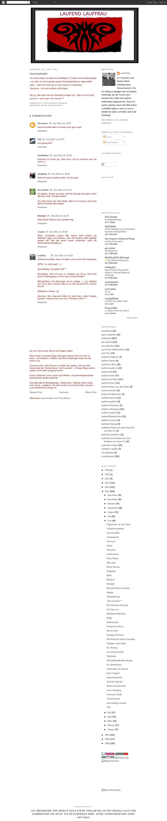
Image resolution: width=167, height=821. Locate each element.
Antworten (42, 131)
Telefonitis (111, 656)
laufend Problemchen (111, 394)
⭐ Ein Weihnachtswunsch (117, 260)
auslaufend (106, 331)
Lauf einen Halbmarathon (113, 349)
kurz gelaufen (107, 346)
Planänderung (113, 596)
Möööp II (111, 579)
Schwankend (113, 537)
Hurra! (109, 545)
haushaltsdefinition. (113, 219)
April (109, 717)
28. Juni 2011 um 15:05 (60, 123)
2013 (107, 483)
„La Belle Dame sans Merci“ (117, 311)
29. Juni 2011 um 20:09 (56, 232)
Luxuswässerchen (115, 652)
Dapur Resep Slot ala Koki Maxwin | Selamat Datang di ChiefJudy (117, 272)
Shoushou (43, 123)
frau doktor (43, 190)
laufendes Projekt (109, 445)
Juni (109, 520)
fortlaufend (55, 105)
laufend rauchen (108, 398)
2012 (107, 487)
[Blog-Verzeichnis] (107, 754)
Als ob (107, 292)
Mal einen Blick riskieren (118, 588)
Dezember (112, 495)
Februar (111, 725)
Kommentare (111, 142)
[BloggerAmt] (110, 761)
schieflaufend (107, 456)
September (112, 508)
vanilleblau (43, 155)
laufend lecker (108, 375)
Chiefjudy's (110, 267)
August (111, 512)
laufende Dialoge (109, 424)
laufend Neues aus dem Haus (115, 386)
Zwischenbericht (114, 677)
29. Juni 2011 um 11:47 (58, 216)
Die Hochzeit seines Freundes (121, 639)
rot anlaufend (107, 452)
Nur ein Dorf (112, 630)
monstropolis (111, 282)
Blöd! (109, 575)
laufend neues (108, 383)
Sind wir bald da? (115, 682)
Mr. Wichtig (112, 647)
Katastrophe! (113, 622)
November (112, 499)
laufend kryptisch (109, 368)
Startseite (63, 392)
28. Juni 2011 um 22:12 (61, 190)
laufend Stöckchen (110, 405)
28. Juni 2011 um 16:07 (53, 139)
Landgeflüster (112, 298)
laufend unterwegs (110, 409)
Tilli (39, 139)
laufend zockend (109, 420)
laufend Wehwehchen (111, 416)
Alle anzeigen (132, 318)
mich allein (110, 289)
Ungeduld (111, 571)
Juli (109, 516)
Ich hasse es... (114, 609)
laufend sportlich (109, 401)
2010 (107, 735)
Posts (108, 137)
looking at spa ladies (114, 241)
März (110, 721)
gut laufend (106, 342)
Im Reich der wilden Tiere (116, 301)
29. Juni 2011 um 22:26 (62, 255)
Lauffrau (53, 103)
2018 (107, 470)
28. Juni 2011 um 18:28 (61, 155)
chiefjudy (42, 174)
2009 (107, 739)
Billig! (109, 618)
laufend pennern (108, 390)
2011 (107, 491)
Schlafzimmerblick (115, 528)
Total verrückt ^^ (114, 601)
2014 (107, 478)
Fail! (109, 707)
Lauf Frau (105, 353)
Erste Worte (112, 558)
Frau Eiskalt (111, 217)
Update (110, 592)
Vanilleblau (110, 226)
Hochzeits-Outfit (114, 694)
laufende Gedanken (110, 434)
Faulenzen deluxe (115, 626)
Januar (110, 729)
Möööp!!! (111, 584)
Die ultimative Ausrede (117, 605)
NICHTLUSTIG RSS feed (117, 257)
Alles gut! (111, 562)
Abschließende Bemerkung (119, 660)
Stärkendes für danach (117, 669)
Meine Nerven (113, 567)
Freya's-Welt (111, 308)
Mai (109, 712)
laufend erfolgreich (110, 357)
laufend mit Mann (109, 379)
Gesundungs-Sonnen (116, 703)
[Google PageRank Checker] (107, 757)
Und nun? (111, 541)
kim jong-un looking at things (120, 238)
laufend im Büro (108, 364)
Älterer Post (91, 392)
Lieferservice (113, 554)
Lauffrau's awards (109, 449)
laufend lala (106, 372)
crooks (41, 232)
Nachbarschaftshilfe (116, 613)
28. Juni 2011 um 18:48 (59, 174)
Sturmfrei (111, 550)
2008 (107, 743)
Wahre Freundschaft (116, 686)
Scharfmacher (113, 699)
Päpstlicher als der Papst (118, 524)
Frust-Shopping (114, 690)
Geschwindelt (113, 533)
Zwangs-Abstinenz (115, 635)
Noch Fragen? (113, 673)
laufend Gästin (108, 360)
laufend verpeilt (108, 412)
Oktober (111, 503)
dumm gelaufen (108, 334)
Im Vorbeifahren (114, 665)
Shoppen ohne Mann (116, 643)
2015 (107, 474)
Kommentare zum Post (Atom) (55, 398)
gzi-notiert (110, 248)
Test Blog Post (111, 251)
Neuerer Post (36, 392)
